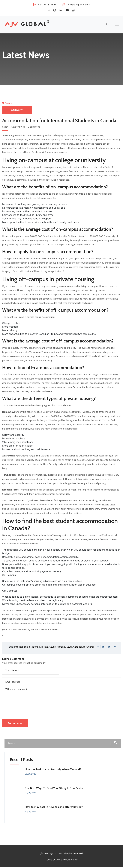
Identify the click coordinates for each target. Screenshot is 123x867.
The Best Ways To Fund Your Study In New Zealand (55, 788)
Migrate (43, 646)
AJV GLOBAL (56, 853)
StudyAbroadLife (76, 646)
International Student (26, 646)
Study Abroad (57, 646)
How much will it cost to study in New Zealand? (53, 769)
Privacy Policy (70, 859)
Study (5, 126)
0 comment (34, 126)
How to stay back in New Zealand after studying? (54, 807)
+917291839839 (47, 4)
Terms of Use (52, 859)
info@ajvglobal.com (79, 4)
